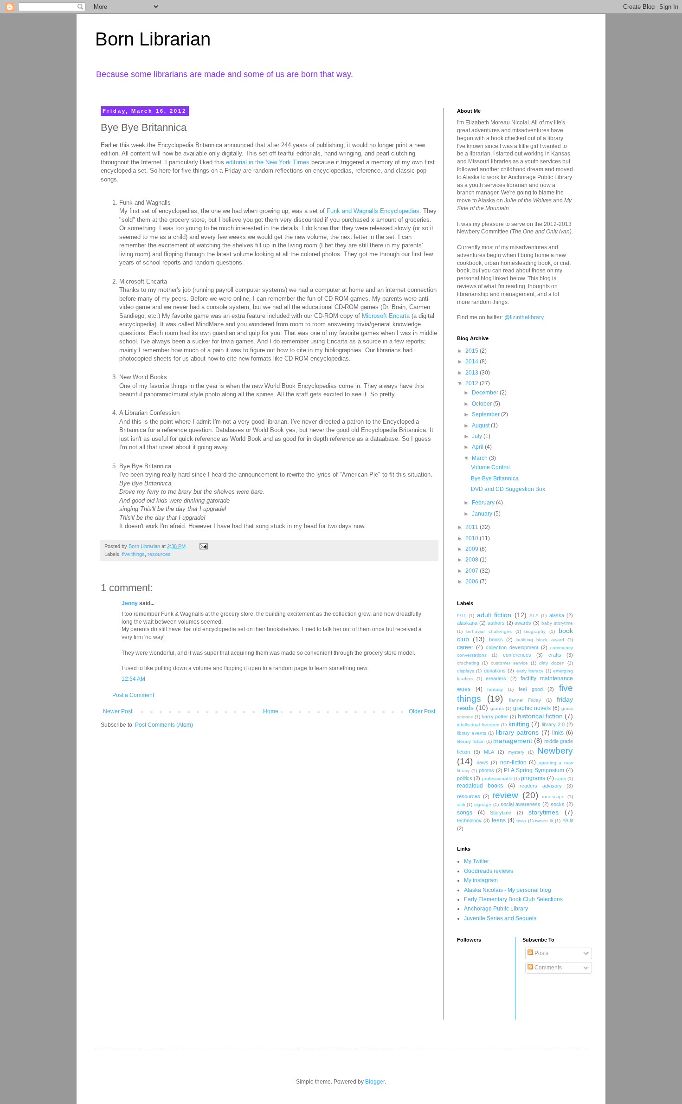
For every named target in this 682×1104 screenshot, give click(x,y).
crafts (554, 655)
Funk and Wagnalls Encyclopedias (373, 210)
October (482, 403)
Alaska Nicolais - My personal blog (507, 890)
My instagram (481, 880)
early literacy (529, 670)
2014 (472, 361)
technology (469, 820)
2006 (472, 581)
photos (486, 770)
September (486, 414)
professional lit (497, 778)
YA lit (567, 820)
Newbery (555, 750)
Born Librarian (153, 39)
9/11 (461, 615)
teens (499, 820)
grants (497, 708)
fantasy (495, 689)
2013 (472, 372)
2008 (472, 559)
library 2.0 (553, 724)
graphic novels (532, 708)
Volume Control (490, 467)
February (484, 502)
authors (496, 623)
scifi (461, 804)
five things (133, 554)
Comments (547, 967)
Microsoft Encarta (386, 315)
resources (159, 554)
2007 (472, 571)
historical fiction (540, 716)
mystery (516, 752)
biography (535, 631)
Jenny (130, 603)
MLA (489, 752)
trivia (521, 820)
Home (270, 711)
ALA (534, 615)
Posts (540, 953)
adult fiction (494, 615)
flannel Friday (525, 700)
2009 (472, 549)
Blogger (375, 1081)
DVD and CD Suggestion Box (508, 489)
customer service (509, 662)
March (480, 458)
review (505, 795)
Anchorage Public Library (496, 908)
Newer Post (117, 711)
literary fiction (471, 741)
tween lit (544, 820)
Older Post (422, 711)
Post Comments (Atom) (164, 725)
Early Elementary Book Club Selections (513, 899)
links (558, 733)
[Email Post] (203, 546)
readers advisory (540, 785)
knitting (518, 724)
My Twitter (476, 861)
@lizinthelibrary (524, 317)
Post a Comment (133, 695)
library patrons (517, 732)
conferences (517, 655)
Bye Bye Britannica (495, 478)
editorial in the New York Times (267, 162)
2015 (472, 351)
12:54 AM (133, 679)
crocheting (468, 662)
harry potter (495, 716)
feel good (531, 689)
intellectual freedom (478, 724)
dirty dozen (551, 662)
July (477, 436)
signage (482, 804)
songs (464, 812)
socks (558, 804)
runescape (553, 796)
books (496, 639)
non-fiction (513, 762)
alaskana (467, 623)
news (482, 762)
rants (560, 778)
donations (495, 670)
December (486, 392)
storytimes (543, 812)
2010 (472, 538)
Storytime (500, 812)
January (483, 513)
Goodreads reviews (488, 871)
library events (471, 733)
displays (465, 670)
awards (523, 623)
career (465, 647)
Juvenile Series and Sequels (500, 918)
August (481, 425)
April (478, 447)
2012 (472, 383)
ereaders (496, 678)
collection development (512, 647)
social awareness (520, 804)
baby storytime (557, 623)
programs (533, 778)
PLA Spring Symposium (534, 770)
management (512, 740)
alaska (556, 615)
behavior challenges (489, 631)
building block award (540, 639)
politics (464, 778)
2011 (472, 527)
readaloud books (480, 785)
